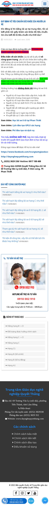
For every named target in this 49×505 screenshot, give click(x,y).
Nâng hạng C (13, 343)
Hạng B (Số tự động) (16, 360)
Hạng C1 (11, 348)
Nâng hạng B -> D (15, 326)
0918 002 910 (26, 299)
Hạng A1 (11, 365)
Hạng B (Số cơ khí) (15, 354)
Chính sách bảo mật (25, 433)
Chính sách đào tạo (25, 442)
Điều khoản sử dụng (25, 446)
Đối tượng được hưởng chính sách (21, 331)
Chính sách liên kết (25, 438)
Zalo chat (31, 501)
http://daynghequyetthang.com (17, 156)
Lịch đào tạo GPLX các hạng (26, 125)
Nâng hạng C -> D (15, 337)
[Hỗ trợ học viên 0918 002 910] (4, 501)
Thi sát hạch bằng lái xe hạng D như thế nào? (24, 192)
